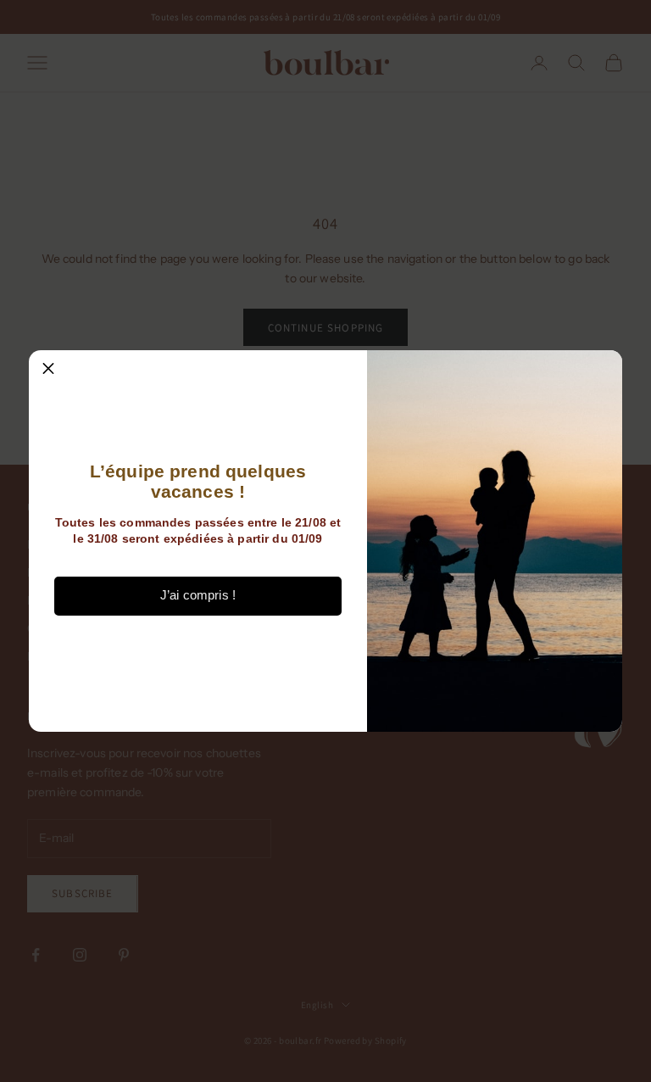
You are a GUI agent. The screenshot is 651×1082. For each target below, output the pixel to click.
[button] (48, 369)
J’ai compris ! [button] (198, 595)
